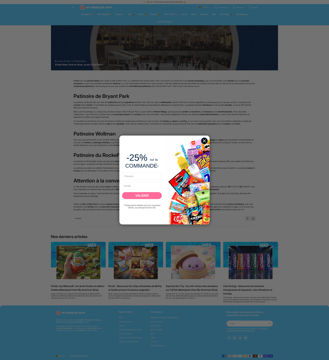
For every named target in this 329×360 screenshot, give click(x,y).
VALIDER (142, 195)
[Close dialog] (204, 141)
